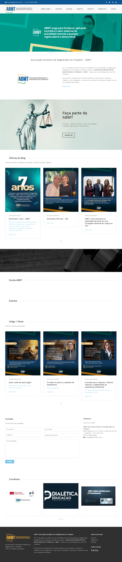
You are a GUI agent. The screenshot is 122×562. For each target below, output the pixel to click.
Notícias (59, 9)
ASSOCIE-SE (102, 9)
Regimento (94, 540)
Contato (90, 9)
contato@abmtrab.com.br (15, 2)
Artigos (69, 9)
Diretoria (93, 538)
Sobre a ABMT (46, 9)
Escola (113, 9)
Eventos (80, 9)
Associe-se (69, 135)
